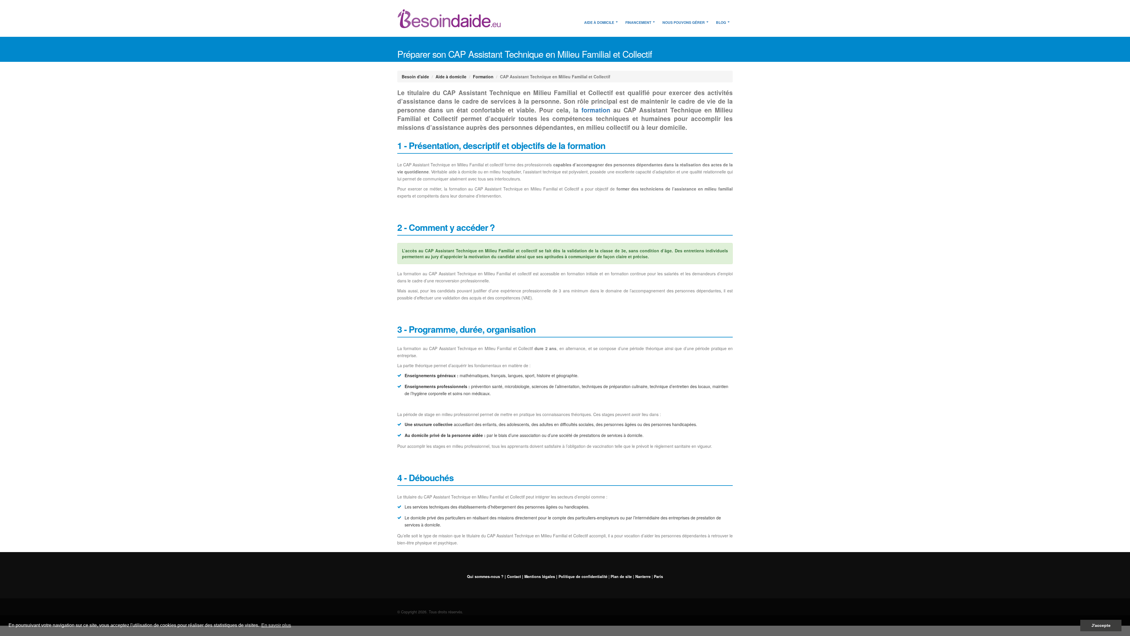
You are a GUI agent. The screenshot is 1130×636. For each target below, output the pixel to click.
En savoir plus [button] (276, 625)
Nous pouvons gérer (683, 22)
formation (595, 109)
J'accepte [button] (1101, 625)
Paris (658, 576)
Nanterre (643, 576)
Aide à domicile (599, 22)
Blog (721, 22)
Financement (638, 22)
